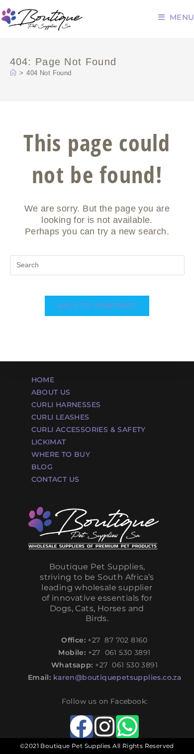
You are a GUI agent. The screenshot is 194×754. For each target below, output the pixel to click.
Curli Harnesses (66, 404)
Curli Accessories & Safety (88, 429)
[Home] (13, 73)
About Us (51, 392)
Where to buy (61, 454)
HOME (43, 379)
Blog (42, 466)
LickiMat (48, 441)
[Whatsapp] (127, 726)
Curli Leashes (60, 417)
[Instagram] (104, 726)
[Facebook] (81, 726)
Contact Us (55, 479)
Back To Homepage (97, 306)
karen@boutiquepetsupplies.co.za (117, 677)
